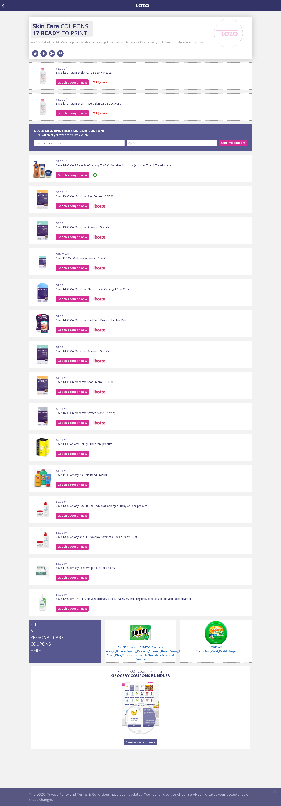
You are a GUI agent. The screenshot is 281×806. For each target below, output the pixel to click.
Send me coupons (233, 142)
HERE (35, 651)
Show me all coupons (140, 742)
